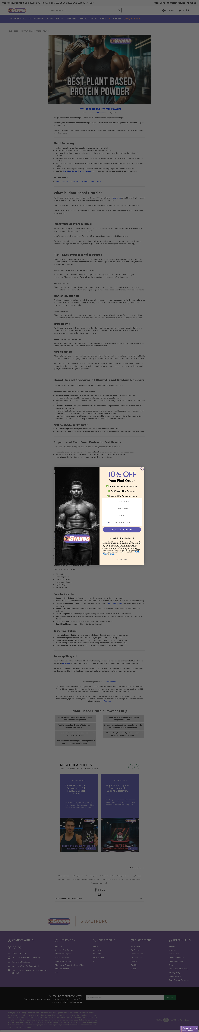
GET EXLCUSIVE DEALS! (122, 530)
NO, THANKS (122, 559)
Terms (111, 554)
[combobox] (110, 522)
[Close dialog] (141, 469)
